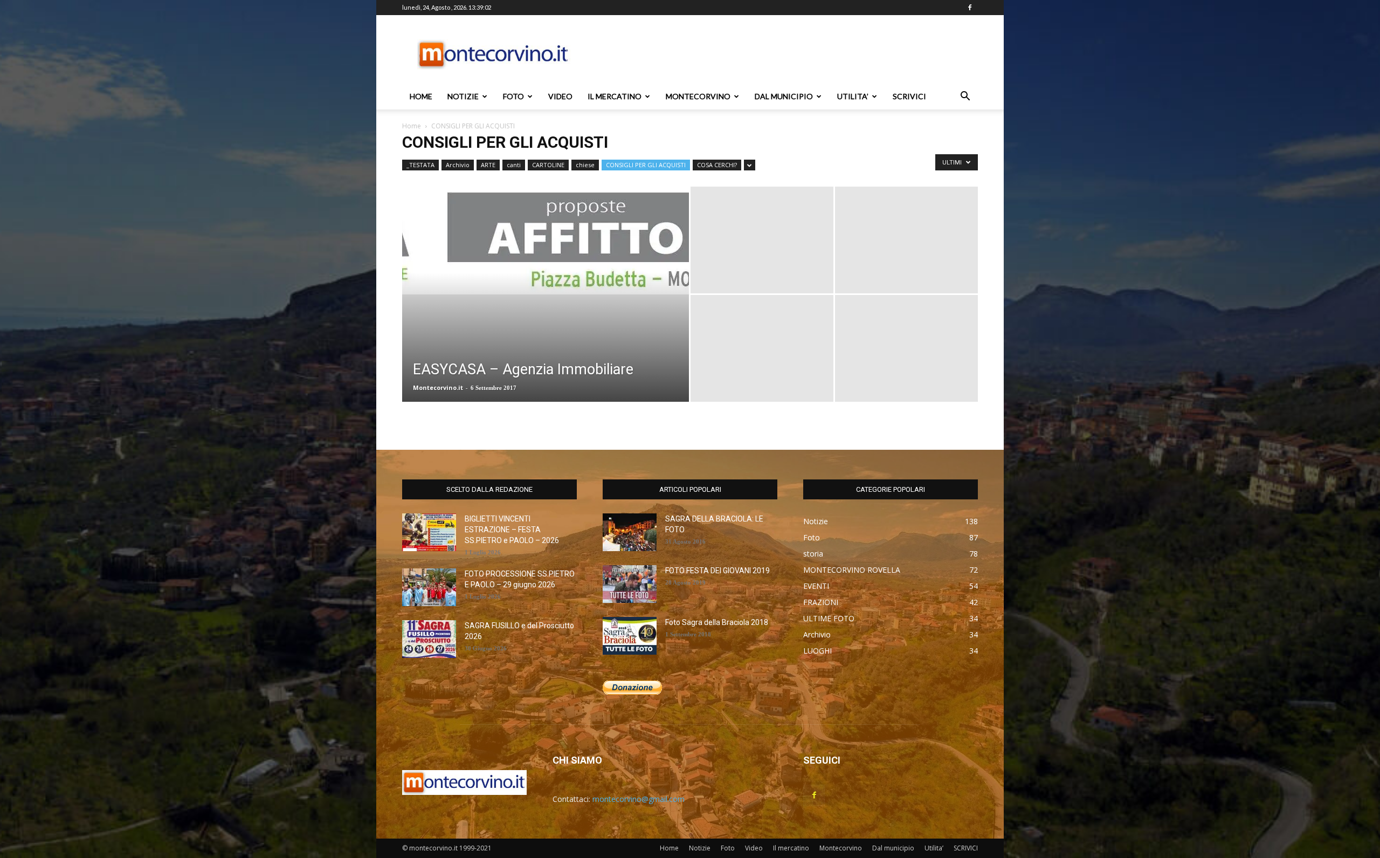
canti (514, 165)
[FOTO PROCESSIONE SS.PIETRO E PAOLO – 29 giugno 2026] (429, 587)
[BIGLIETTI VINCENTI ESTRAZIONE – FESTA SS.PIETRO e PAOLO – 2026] (429, 532)
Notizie (463, 96)
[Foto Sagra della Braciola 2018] (630, 636)
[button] (965, 97)
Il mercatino (614, 96)
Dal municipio (784, 96)
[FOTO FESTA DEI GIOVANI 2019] (630, 584)
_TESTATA (420, 165)
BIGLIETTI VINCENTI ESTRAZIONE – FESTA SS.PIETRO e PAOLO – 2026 (512, 529)
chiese (585, 165)
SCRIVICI (909, 96)
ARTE (488, 165)
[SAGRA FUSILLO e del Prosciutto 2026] (429, 639)
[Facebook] (970, 7)
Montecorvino (698, 96)
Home (421, 96)
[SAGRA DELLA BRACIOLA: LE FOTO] (630, 532)
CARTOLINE (548, 165)
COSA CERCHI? (717, 165)
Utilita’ (852, 96)
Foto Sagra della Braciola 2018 (716, 622)
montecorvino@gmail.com (638, 799)
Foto (513, 96)
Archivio (458, 165)
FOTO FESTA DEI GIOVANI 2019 (717, 570)
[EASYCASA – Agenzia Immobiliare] (545, 240)
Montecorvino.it (438, 387)
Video (560, 96)
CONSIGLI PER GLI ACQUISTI (646, 165)
